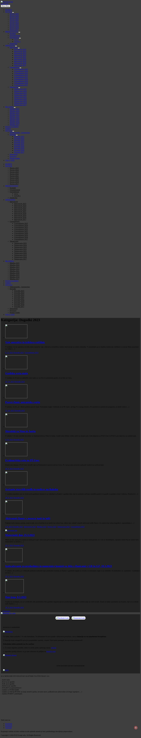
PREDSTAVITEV (11, 32)
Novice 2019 (14, 26)
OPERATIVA (10, 45)
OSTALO (8, 131)
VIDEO (8, 129)
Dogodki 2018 (19, 150)
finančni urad (51, 651)
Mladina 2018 (14, 123)
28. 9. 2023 (9, 469)
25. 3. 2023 (9, 545)
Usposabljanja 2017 (21, 85)
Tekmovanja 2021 (20, 97)
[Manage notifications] (136, 727)
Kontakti (13, 34)
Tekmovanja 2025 (20, 89)
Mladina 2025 (14, 109)
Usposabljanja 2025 (21, 69)
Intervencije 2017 (20, 65)
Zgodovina (13, 43)
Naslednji (7, 611)
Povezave (13, 156)
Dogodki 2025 (19, 137)
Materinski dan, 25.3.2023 (20, 535)
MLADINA (9, 107)
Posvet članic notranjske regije (22, 402)
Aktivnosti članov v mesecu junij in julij (27, 518)
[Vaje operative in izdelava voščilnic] (16, 337)
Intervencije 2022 (20, 55)
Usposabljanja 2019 (21, 81)
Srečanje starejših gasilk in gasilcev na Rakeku (31, 489)
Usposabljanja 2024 (21, 71)
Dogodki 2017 (19, 152)
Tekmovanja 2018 (20, 103)
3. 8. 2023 (8, 527)
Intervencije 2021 (20, 57)
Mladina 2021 (14, 117)
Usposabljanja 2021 (21, 77)
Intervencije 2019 (20, 61)
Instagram (8, 726)
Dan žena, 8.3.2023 (15, 597)
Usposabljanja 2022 (21, 75)
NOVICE (8, 12)
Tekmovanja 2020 (20, 99)
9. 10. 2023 (9, 440)
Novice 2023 (14, 18)
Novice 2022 (14, 20)
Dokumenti (14, 154)
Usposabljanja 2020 (21, 79)
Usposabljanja (14, 67)
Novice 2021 (14, 22)
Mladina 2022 (14, 115)
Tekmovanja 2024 (20, 91)
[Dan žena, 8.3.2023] (14, 592)
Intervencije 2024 (20, 51)
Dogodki (13, 135)
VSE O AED (10, 160)
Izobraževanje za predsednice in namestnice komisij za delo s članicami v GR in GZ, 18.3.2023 (58, 566)
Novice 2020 (14, 24)
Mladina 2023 (14, 113)
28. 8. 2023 (9, 498)
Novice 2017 (14, 30)
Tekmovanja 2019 (20, 101)
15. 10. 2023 (9, 411)
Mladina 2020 (14, 119)
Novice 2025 (14, 14)
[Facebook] (62, 618)
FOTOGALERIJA (12, 127)
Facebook (8, 724)
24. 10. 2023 (9, 382)
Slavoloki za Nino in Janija (20, 431)
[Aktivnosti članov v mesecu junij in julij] (13, 514)
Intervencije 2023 (20, 53)
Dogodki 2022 (19, 142)
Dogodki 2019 (19, 148)
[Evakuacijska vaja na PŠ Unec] (16, 456)
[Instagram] (78, 618)
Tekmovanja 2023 (20, 93)
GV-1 (16, 39)
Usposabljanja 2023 (21, 73)
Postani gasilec (15, 158)
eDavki (53, 648)
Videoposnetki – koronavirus (20, 133)
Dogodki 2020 (19, 146)
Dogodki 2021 (19, 144)
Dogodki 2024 (19, 138)
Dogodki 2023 (19, 140)
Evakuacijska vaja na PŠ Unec (22, 460)
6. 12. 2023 (9, 353)
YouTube (8, 728)
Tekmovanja (14, 87)
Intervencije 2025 (20, 49)
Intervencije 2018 (20, 63)
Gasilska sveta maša (16, 373)
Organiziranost (15, 36)
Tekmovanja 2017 (20, 105)
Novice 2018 (14, 28)
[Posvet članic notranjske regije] (16, 398)
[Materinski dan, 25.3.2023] (11, 530)
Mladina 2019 (14, 121)
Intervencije (14, 47)
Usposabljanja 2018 (21, 83)
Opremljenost (14, 38)
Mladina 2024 (14, 111)
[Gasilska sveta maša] (16, 368)
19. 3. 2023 (9, 607)
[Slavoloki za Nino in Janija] (16, 426)
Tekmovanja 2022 (20, 95)
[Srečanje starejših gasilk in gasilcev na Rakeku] (16, 485)
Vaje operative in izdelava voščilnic (25, 342)
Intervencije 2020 (20, 59)
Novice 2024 (14, 16)
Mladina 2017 (14, 125)
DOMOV (8, 10)
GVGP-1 (17, 41)
